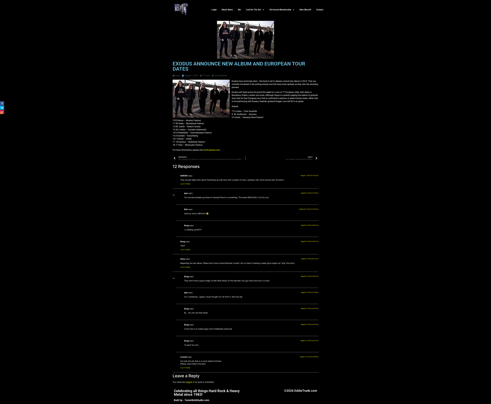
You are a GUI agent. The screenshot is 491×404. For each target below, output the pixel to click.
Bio (239, 9)
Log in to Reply (185, 184)
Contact (319, 9)
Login (214, 9)
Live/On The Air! (253, 9)
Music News (227, 9)
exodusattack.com (211, 150)
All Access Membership (280, 9)
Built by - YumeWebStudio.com (191, 400)
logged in (189, 382)
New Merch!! (305, 9)
